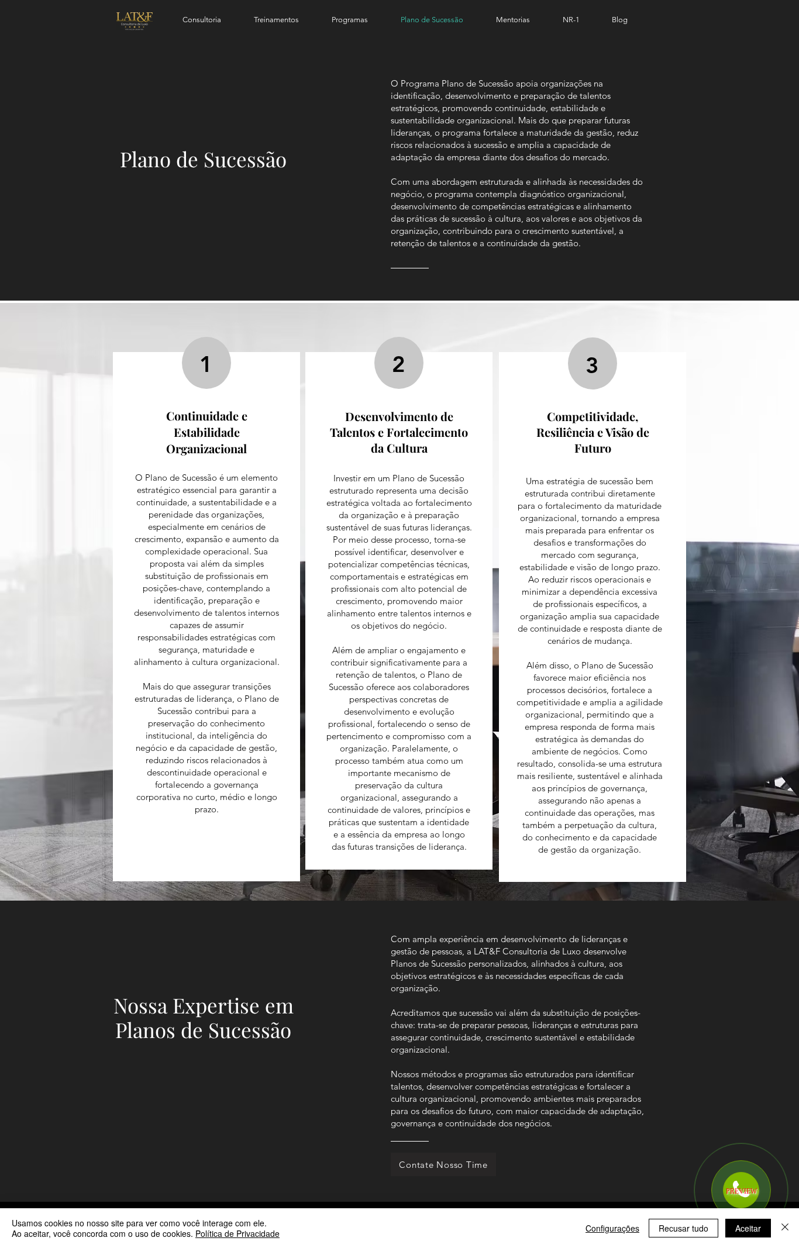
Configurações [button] (612, 1228)
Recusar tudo (683, 1228)
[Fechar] (785, 1228)
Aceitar (748, 1228)
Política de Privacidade (237, 1233)
